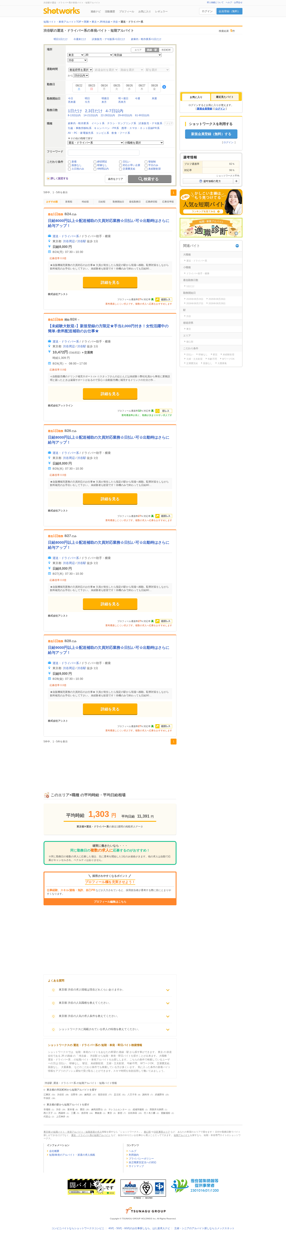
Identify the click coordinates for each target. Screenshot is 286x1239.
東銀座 (98, 1113)
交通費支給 (129, 168)
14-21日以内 (91, 115)
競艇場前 (165, 1113)
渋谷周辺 (69, 241)
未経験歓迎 (154, 168)
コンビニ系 (102, 132)
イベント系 (98, 123)
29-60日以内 (125, 115)
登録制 (152, 161)
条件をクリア (115, 179)
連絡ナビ (96, 11)
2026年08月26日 (217, 299)
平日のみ (153, 165)
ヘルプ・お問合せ (234, 2)
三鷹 (73, 1113)
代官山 (47, 1116)
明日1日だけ (61, 39)
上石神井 (60, 1116)
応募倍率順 (168, 201)
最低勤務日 (135, 201)
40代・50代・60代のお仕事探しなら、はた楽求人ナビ (139, 1228)
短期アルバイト (182, 1135)
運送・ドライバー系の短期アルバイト (90, 1135)
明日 (87, 98)
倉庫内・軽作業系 (78, 123)
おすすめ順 (52, 201)
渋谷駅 (81, 241)
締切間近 (102, 161)
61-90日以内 (142, 115)
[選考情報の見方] (211, 181)
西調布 (61, 1113)
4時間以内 (103, 168)
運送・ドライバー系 (66, 236)
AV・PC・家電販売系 (81, 132)
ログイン (207, 11)
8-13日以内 (74, 115)
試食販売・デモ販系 (150, 123)
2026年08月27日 (194, 303)
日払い (126, 161)
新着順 (68, 201)
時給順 (85, 201)
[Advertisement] (110, 763)
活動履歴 (110, 11)
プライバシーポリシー (141, 1158)
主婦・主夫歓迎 (194, 359)
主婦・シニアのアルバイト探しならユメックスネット (204, 1228)
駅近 (215, 354)
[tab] (196, 97)
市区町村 (166, 50)
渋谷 (58, 1109)
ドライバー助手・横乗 (197, 273)
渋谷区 (60, 1094)
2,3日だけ (94, 111)
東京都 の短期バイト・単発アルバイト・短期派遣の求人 (73, 1132)
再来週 (72, 101)
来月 (104, 101)
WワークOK (228, 359)
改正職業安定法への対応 (142, 1162)
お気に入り (144, 11)
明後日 (105, 98)
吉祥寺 (84, 1113)
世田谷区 (102, 1094)
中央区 (47, 1098)
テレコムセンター (117, 1109)
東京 (109, 1113)
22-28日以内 (108, 115)
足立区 (117, 1094)
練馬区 (87, 1094)
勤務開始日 (118, 201)
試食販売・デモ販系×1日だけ (108, 39)
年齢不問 (212, 359)
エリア (138, 50)
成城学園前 (138, 1109)
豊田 (82, 1109)
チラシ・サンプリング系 (121, 123)
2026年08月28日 (217, 303)
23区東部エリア (162, 1132)
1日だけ (75, 111)
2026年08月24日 (194, 299)
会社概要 (54, 1151)
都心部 (189, 341)
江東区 (47, 1094)
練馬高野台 (97, 1109)
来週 (154, 98)
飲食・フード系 (121, 132)
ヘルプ (132, 1151)
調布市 (145, 1094)
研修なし (102, 165)
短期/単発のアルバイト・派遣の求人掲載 (72, 1154)
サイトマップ (136, 1166)
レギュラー (161, 11)
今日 (70, 98)
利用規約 (134, 1154)
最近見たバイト (225, 96)
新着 (74, 161)
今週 (137, 98)
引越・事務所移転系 (79, 128)
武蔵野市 (159, 1094)
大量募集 (222, 363)
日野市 (74, 1094)
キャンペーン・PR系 (106, 128)
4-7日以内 (114, 111)
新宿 (120, 1113)
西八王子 (48, 1113)
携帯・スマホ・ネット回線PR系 (140, 128)
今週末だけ (79, 39)
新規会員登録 (204, 108)
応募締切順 (151, 201)
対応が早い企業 (131, 165)
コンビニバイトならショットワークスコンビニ (78, 1228)
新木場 (70, 1109)
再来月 (122, 101)
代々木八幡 (149, 1113)
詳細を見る (110, 282)
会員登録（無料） (229, 11)
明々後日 (123, 98)
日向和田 (132, 1113)
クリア (169, 123)
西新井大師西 (157, 1109)
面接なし (77, 165)
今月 (87, 101)
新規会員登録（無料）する (211, 134)
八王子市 (132, 1094)
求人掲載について (215, 2)
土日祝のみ (78, 168)
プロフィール (126, 11)
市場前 (47, 1109)
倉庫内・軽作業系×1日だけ (146, 39)
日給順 (101, 201)
